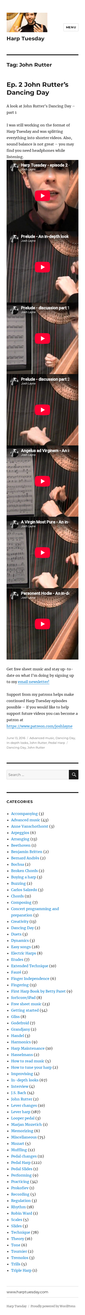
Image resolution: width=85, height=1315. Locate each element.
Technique (20, 1232)
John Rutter (38, 743)
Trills (15, 1264)
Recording (20, 1194)
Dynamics (20, 940)
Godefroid (20, 1023)
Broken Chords (24, 870)
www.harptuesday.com (27, 1292)
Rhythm (18, 1207)
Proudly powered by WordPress (53, 1306)
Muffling (19, 1150)
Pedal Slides (21, 1169)
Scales (16, 1219)
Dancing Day (65, 738)
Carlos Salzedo (24, 889)
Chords (17, 896)
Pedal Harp (56, 743)
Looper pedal (22, 1118)
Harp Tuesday (25, 38)
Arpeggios (20, 832)
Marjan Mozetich (26, 1124)
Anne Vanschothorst (29, 826)
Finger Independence (30, 978)
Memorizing (22, 1131)
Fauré (16, 972)
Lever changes (24, 1105)
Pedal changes (24, 1156)
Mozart (17, 1143)
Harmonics (21, 1042)
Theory (17, 1238)
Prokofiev (20, 1188)
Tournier (19, 1251)
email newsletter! (33, 681)
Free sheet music (26, 1004)
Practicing (20, 1181)
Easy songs (21, 947)
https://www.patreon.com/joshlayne (40, 726)
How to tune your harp (31, 1067)
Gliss (15, 1016)
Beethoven (21, 845)
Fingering (20, 985)
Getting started (25, 1010)
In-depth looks (17, 743)
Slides (16, 1226)
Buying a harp (23, 877)
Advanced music (41, 738)
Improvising (22, 1073)
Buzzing (18, 883)
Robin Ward (21, 1213)
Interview (19, 1086)
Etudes (17, 959)
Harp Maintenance (28, 1048)
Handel (17, 1035)
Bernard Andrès (25, 858)
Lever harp (20, 1112)
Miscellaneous (24, 1137)
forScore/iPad (23, 997)
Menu (71, 27)
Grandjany (20, 1029)
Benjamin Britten (26, 851)
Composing (21, 902)
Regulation (21, 1200)
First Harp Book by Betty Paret (38, 991)
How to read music (27, 1061)
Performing (21, 1175)
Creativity (20, 921)
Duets (16, 934)
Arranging (20, 839)
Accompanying (24, 813)
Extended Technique (29, 966)
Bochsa (17, 864)
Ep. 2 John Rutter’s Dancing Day (37, 88)
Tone (15, 1245)
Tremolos (19, 1257)
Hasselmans (22, 1054)
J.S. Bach (18, 1092)
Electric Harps (23, 953)
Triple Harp (21, 1270)
